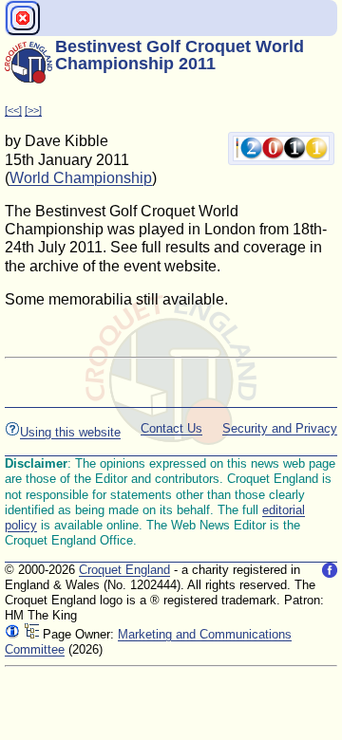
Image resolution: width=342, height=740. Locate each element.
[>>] (33, 110)
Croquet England (124, 570)
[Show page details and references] (12, 634)
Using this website (70, 432)
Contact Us (171, 428)
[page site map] (31, 634)
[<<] (13, 110)
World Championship (81, 178)
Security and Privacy (279, 428)
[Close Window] (22, 18)
